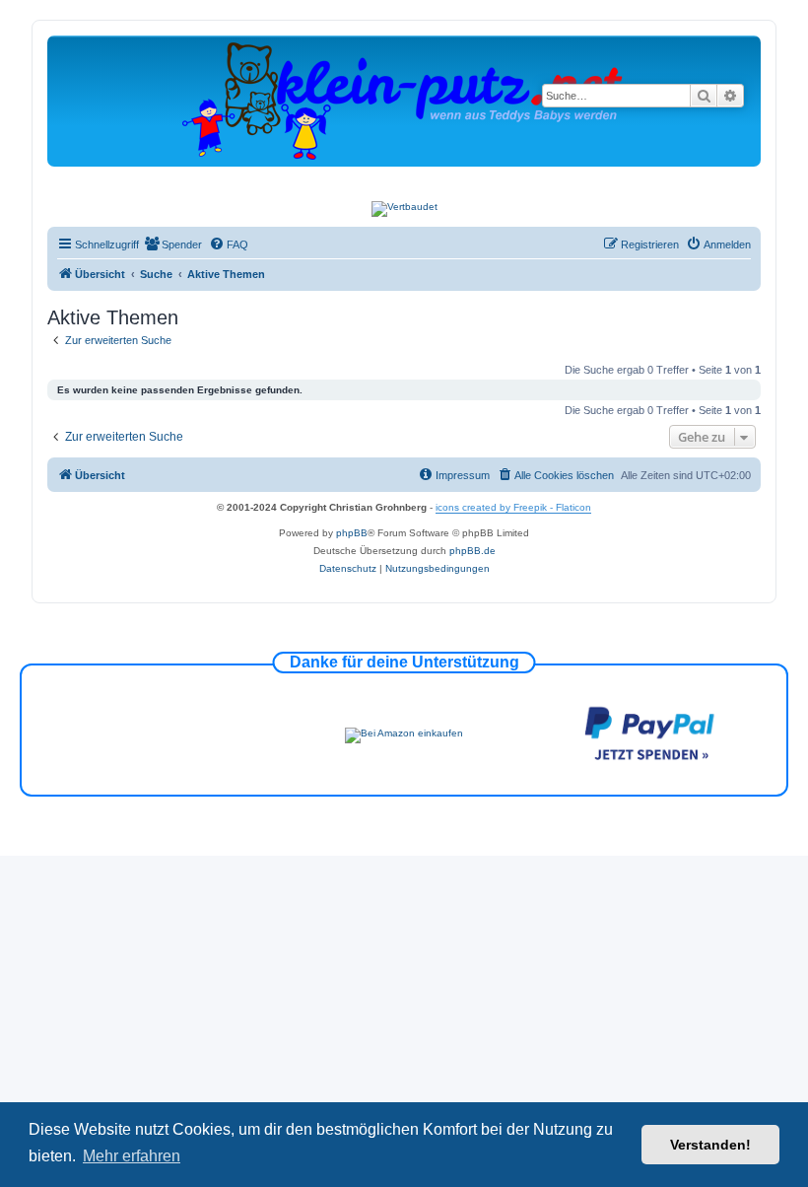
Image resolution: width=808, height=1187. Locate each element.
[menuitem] (173, 244)
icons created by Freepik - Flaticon (513, 507)
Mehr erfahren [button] (131, 1156)
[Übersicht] (404, 100)
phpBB (352, 532)
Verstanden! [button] (710, 1144)
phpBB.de (472, 550)
